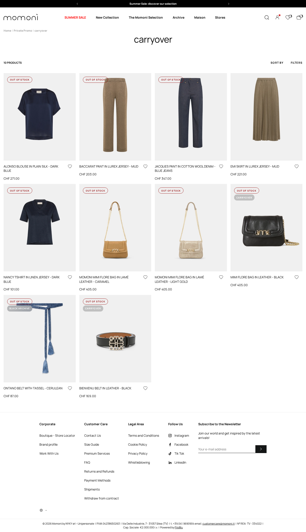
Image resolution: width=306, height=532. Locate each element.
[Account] (277, 17)
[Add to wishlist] (70, 166)
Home (7, 31)
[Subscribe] (261, 449)
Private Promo (23, 31)
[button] (153, 4)
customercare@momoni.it (219, 523)
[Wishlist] (288, 17)
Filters (296, 63)
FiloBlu (179, 527)
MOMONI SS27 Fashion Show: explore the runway (153, 4)
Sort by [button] (277, 63)
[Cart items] (299, 17)
